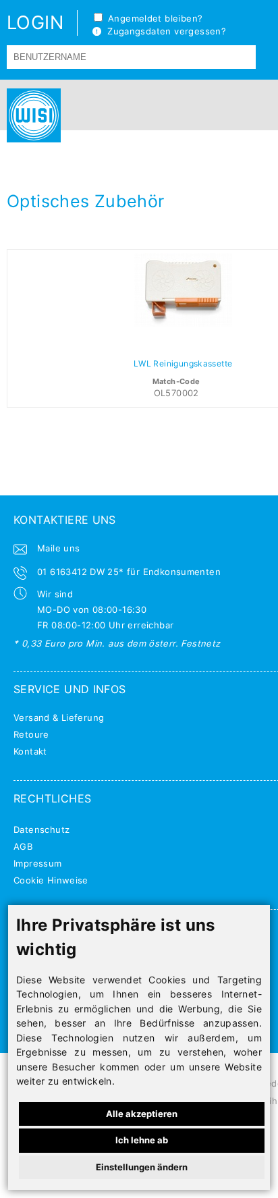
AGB (22, 846)
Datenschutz (41, 829)
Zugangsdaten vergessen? (163, 31)
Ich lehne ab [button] (141, 1140)
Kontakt (30, 751)
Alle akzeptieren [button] (141, 1113)
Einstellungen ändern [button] (142, 1167)
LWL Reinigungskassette (183, 364)
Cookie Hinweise (50, 880)
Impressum (37, 863)
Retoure (31, 734)
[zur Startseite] (30, 115)
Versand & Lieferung (58, 717)
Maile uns (58, 548)
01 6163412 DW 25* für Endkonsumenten (129, 571)
